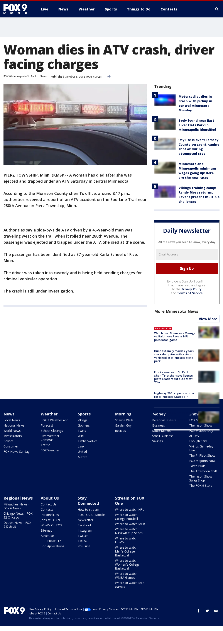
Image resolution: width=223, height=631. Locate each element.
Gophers (84, 425)
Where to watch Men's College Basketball (126, 551)
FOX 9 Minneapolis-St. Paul (19, 76)
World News (12, 431)
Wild (81, 436)
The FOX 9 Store (201, 485)
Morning (123, 414)
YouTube (84, 546)
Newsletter (85, 520)
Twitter (83, 536)
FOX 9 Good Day (201, 431)
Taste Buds (197, 466)
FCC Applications (52, 546)
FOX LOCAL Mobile (91, 515)
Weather (49, 414)
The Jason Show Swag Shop (200, 478)
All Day (194, 436)
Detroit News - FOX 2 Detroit (17, 524)
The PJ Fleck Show (202, 455)
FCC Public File (51, 541)
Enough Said (198, 441)
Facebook (85, 525)
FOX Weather (50, 450)
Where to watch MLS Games (130, 585)
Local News (11, 420)
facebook (198, 610)
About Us (50, 498)
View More (208, 318)
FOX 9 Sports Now (202, 461)
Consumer (10, 446)
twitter (207, 610)
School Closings (52, 431)
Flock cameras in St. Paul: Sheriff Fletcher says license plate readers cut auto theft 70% (173, 377)
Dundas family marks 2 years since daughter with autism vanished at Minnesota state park (174, 356)
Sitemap (46, 530)
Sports (84, 414)
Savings (157, 441)
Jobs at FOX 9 (50, 520)
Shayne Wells (124, 420)
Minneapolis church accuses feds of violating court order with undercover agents (174, 416)
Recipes (120, 431)
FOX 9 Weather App (54, 420)
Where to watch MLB (130, 524)
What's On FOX (51, 525)
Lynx (81, 446)
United (82, 451)
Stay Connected (88, 500)
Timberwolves (88, 441)
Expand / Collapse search (217, 9)
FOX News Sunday (16, 451)
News (43, 76)
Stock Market (161, 431)
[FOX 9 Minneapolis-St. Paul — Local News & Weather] (17, 9)
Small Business (162, 436)
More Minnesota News (176, 311)
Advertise (47, 536)
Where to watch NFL (129, 509)
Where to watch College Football (126, 517)
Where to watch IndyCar (126, 540)
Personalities (50, 515)
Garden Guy (123, 425)
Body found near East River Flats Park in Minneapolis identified (197, 125)
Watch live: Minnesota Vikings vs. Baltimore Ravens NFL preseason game (174, 336)
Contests (47, 509)
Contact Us (48, 504)
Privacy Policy (191, 289)
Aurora (82, 457)
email (216, 610)
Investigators (12, 436)
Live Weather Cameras (50, 438)
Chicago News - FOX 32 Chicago (17, 515)
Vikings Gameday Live (201, 448)
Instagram (85, 530)
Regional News (18, 498)
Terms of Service (190, 293)
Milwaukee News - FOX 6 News (16, 506)
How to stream (88, 509)
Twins (82, 431)
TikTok (82, 541)
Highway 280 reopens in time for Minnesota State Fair (174, 395)
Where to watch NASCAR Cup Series (129, 531)
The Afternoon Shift (203, 471)
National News (13, 425)
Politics (8, 441)
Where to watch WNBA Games (126, 575)
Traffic (45, 445)
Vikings (82, 420)
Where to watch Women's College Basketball (127, 564)
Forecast (47, 425)
